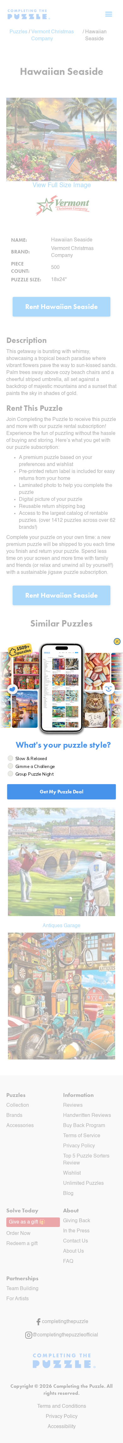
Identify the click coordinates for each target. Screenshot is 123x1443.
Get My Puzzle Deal (61, 791)
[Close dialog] (117, 641)
